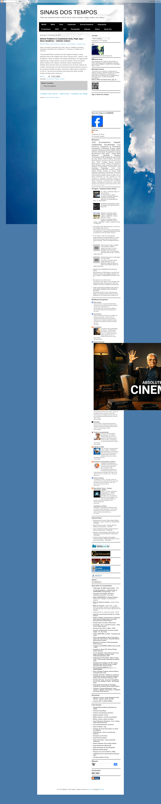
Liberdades (109, 178)
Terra (97, 183)
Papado (57, 79)
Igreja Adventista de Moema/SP (102, 745)
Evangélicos (113, 175)
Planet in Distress (99, 478)
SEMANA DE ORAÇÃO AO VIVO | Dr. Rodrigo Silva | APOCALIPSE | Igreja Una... (110, 205)
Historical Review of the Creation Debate (104, 743)
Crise (61, 24)
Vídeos (97, 29)
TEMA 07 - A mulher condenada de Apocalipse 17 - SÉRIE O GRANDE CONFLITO (109, 493)
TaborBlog (97, 422)
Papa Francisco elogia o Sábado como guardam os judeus (109, 245)
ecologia (104, 174)
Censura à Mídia (106, 163)
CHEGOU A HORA (99, 447)
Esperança (118, 169)
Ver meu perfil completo (98, 136)
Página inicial (64, 94)
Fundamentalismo (96, 169)
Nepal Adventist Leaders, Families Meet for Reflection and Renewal (104, 526)
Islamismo (95, 155)
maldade (108, 175)
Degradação (102, 24)
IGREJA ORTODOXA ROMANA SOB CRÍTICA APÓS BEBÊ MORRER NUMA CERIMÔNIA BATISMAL (105, 289)
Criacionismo (96, 157)
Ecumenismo (46, 29)
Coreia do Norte (111, 174)
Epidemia (98, 175)
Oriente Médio (111, 150)
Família (93, 181)
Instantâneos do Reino (100, 506)
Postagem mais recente (49, 94)
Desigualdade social (107, 168)
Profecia (110, 159)
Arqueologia (95, 168)
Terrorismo (117, 159)
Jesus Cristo (96, 162)
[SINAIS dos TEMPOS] (97, 126)
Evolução (104, 160)
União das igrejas (103, 183)
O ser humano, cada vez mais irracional (104, 236)
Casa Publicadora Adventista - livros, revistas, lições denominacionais (106, 721)
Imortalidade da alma (102, 176)
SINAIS (43, 24)
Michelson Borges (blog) (100, 749)
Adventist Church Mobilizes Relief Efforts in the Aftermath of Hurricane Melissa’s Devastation (106, 533)
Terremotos (114, 160)
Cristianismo (105, 148)
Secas (119, 182)
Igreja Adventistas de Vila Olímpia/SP (104, 747)
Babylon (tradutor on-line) (100, 715)
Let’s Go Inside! (98, 423)
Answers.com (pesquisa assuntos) (103, 713)
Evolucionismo (112, 166)
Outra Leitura (97, 302)
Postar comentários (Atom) (52, 97)
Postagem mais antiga (79, 94)
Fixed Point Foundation (100, 738)
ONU (103, 169)
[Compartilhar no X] (56, 76)
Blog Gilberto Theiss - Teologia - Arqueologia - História (103, 489)
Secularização (97, 185)
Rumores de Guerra (111, 182)
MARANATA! (97, 507)
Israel (108, 160)
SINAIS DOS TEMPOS (68, 12)
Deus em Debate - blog (99, 726)
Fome (119, 168)
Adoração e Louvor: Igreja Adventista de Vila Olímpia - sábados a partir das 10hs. (106, 698)
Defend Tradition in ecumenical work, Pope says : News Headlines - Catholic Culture (62, 40)
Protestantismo (101, 182)
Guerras (118, 152)
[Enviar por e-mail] (52, 76)
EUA (93, 160)
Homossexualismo (108, 181)
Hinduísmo (99, 181)
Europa (112, 148)
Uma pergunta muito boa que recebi (103, 411)
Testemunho (117, 172)
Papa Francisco (109, 169)
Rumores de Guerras (109, 171)
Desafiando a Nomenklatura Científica (104, 461)
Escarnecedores (102, 166)
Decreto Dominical (86, 24)
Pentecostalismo (96, 163)
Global (118, 148)
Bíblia (53, 24)
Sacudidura (102, 179)
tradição (111, 183)
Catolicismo (102, 150)
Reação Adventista (99, 342)
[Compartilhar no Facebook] (57, 76)
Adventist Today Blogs (99, 710)
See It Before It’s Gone (99, 479)
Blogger (102, 789)
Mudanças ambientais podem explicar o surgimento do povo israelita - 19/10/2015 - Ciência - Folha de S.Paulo (109, 215)
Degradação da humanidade (110, 146)
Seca (93, 185)
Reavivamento (109, 172)
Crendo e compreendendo (101, 432)
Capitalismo (118, 179)
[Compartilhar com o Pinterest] (59, 76)
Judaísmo (94, 182)
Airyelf (89, 789)
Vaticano (87, 29)
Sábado (107, 179)
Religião (103, 175)
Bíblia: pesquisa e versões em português (105, 717)
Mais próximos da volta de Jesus (102, 280)
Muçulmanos (96, 153)
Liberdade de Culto (115, 176)
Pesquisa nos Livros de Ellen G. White (104, 751)
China (105, 159)
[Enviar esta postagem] (48, 76)
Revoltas (99, 171)
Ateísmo (94, 152)
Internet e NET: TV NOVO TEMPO (102, 701)
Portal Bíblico (98, 327)
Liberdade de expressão (99, 178)
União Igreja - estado (108, 153)
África (119, 160)
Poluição (99, 174)
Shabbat (102, 185)
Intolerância (101, 172)
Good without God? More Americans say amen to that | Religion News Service (106, 227)
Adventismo (101, 152)
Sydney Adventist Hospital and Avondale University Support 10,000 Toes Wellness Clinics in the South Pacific (106, 539)
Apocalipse (98, 160)
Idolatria (94, 171)
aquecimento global (111, 165)
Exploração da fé (111, 157)
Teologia (94, 183)
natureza (112, 179)
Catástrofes (71, 24)
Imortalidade (117, 181)
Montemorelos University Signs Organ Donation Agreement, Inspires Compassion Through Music (106, 521)
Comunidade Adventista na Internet (103, 724)
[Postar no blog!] (54, 76)
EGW (57, 29)
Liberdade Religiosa (112, 155)
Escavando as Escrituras (100, 735)
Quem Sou (108, 29)
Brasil (100, 159)
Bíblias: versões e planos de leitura (103, 719)
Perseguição (75, 29)
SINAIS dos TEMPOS (96, 115)
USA (64, 29)
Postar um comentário (50, 86)
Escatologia (109, 145)
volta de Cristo (117, 183)
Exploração (95, 172)
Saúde (119, 171)
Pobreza (94, 174)
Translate (104, 40)
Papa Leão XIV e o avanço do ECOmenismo (105, 303)
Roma (97, 179)
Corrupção (104, 162)
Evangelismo (110, 152)
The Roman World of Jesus (101, 757)
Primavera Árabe (100, 165)
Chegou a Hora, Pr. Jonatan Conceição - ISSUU (106, 612)
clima (119, 166)
